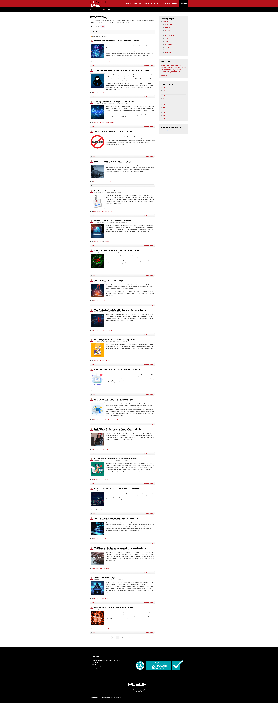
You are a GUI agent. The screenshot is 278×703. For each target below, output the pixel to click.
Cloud (166, 41)
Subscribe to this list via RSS (99, 36)
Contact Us (166, 3)
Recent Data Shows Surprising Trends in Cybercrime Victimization (118, 488)
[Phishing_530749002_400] (97, 201)
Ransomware (108, 330)
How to (167, 38)
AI (105, 92)
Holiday (103, 568)
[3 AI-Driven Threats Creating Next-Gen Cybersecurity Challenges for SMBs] (97, 80)
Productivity (179, 69)
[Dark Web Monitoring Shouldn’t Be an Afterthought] (97, 231)
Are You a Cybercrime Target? (105, 578)
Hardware (169, 67)
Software (163, 75)
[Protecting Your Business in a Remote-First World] (97, 171)
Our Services (137, 3)
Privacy (101, 241)
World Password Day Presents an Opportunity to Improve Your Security (120, 548)
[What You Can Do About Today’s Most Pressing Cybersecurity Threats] (97, 320)
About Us (128, 3)
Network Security (109, 122)
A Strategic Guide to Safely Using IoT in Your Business (114, 102)
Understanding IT (149, 3)
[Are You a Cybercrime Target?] (97, 588)
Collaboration (163, 73)
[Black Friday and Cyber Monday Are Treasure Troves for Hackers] (97, 439)
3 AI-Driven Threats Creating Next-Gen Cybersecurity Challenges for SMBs (121, 70)
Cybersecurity (109, 538)
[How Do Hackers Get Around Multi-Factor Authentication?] (97, 409)
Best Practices (97, 211)
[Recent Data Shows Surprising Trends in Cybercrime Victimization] (97, 499)
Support (174, 3)
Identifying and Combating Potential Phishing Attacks (114, 340)
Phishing (107, 61)
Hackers (102, 61)
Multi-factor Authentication (112, 419)
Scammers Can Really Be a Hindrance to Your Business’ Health (117, 369)
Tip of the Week (169, 36)
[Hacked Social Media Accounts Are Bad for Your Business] (97, 469)
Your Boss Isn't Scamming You (105, 191)
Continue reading (148, 65)
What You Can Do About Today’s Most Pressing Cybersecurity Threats (120, 310)
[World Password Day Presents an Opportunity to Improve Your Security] (97, 558)
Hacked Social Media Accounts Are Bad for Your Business (115, 459)
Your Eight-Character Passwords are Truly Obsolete (113, 131)
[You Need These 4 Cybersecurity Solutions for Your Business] (97, 528)
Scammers (108, 390)
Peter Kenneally (114, 42)
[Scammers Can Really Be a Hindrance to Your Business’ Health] (97, 380)
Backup (171, 69)
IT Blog (167, 47)
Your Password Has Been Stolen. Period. (109, 280)
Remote (112, 181)
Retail (106, 449)
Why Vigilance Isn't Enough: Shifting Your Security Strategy (116, 40)
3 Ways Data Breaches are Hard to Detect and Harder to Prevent (117, 250)
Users (101, 598)
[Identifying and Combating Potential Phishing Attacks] (97, 350)
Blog (158, 3)
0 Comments (95, 65)
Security (129, 42)
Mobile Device (113, 628)
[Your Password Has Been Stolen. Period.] (97, 290)
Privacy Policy (119, 697)
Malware (102, 271)
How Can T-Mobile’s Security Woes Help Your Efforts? (114, 607)
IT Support (173, 67)
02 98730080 (183, 3)
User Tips (165, 67)
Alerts (166, 50)
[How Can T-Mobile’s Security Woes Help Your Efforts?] (97, 618)
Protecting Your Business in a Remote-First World (112, 161)
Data (103, 479)
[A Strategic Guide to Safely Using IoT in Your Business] (97, 112)
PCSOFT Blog (123, 42)
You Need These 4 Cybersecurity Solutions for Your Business (116, 518)
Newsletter (129, 162)
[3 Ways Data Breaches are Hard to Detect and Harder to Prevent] (97, 261)
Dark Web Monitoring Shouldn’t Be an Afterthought (113, 221)
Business (167, 30)
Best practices (169, 33)
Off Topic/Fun (169, 53)
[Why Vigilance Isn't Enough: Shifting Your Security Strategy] (97, 51)
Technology (168, 24)
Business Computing (165, 71)
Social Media (97, 479)
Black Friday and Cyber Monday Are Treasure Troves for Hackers (118, 429)
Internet (170, 65)
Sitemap (113, 697)
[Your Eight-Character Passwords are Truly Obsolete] (97, 142)
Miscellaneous (169, 44)
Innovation (180, 67)
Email (173, 65)
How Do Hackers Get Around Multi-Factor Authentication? (115, 399)
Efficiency (182, 73)
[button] (153, 26)
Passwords (102, 152)
